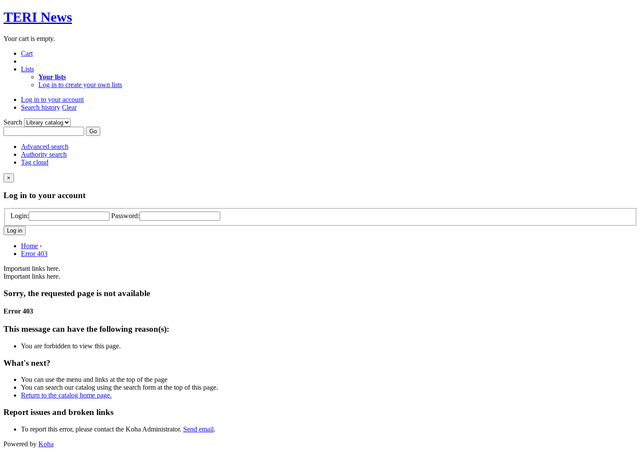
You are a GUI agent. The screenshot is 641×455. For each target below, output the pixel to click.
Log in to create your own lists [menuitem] (80, 84)
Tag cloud (34, 162)
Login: (19, 215)
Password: (125, 215)
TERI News (37, 17)
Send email (198, 429)
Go (93, 131)
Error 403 (34, 253)
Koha (46, 444)
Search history (40, 107)
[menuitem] (52, 77)
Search (13, 122)
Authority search (44, 154)
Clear (69, 107)
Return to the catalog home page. (66, 395)
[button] (27, 53)
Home (29, 245)
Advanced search (44, 146)
